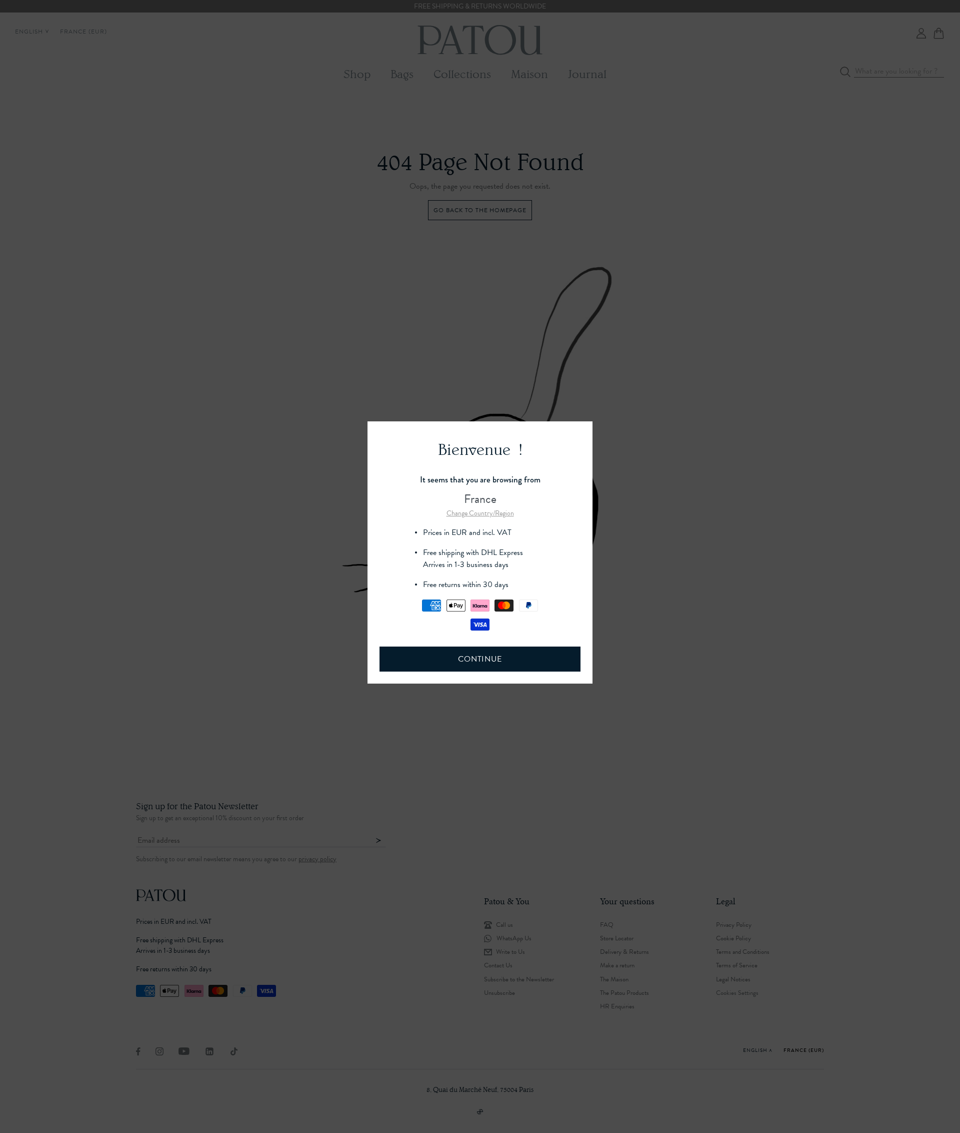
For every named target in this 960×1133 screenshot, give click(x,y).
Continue (480, 659)
